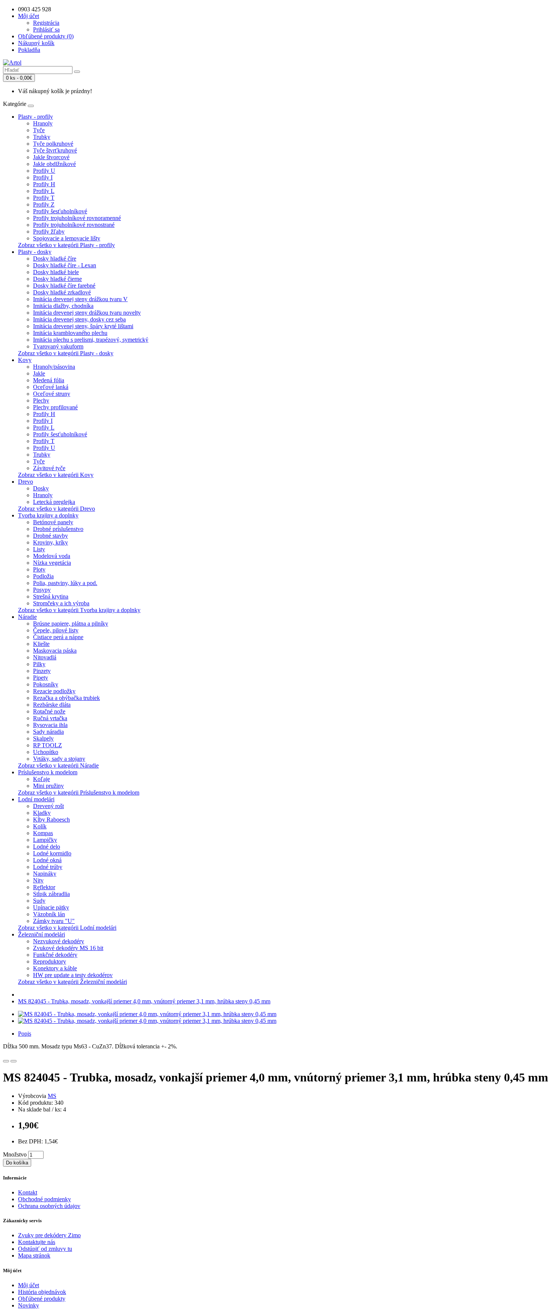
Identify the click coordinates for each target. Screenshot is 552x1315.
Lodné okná (47, 860)
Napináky (44, 873)
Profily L (43, 191)
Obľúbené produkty (41, 1298)
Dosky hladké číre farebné (64, 285)
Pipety (40, 677)
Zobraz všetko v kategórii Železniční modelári (72, 982)
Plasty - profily (35, 116)
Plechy (41, 400)
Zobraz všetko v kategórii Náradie (58, 765)
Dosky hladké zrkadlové (62, 292)
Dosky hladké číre (54, 258)
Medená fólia (48, 380)
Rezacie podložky (54, 691)
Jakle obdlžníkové (54, 164)
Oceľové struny (51, 394)
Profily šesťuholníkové (60, 211)
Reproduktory (49, 961)
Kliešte (41, 644)
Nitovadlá (44, 657)
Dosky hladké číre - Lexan (64, 265)
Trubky (41, 137)
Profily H (44, 184)
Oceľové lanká (50, 387)
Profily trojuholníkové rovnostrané (74, 225)
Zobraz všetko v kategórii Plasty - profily (66, 245)
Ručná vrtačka (50, 718)
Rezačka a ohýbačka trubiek (66, 698)
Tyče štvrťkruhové (55, 150)
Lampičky (45, 840)
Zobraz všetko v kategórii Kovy (56, 475)
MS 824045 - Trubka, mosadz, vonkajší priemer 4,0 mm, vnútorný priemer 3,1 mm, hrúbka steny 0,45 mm (144, 1001)
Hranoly (43, 123)
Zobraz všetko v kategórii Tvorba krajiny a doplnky (79, 610)
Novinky (28, 1305)
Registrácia (46, 23)
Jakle (39, 373)
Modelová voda (51, 556)
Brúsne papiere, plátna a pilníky (70, 623)
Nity (38, 880)
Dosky (41, 488)
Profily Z (43, 204)
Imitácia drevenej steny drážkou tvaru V (80, 299)
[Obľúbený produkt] (6, 1061)
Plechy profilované (55, 407)
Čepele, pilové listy (55, 630)
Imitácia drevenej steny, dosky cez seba (79, 319)
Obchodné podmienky (44, 1199)
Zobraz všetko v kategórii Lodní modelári (67, 927)
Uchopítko (45, 752)
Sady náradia (48, 731)
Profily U (44, 170)
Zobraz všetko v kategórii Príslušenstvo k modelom (78, 792)
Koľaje (41, 779)
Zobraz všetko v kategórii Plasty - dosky (65, 353)
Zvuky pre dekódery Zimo (49, 1235)
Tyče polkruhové (53, 143)
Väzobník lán (49, 914)
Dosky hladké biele (56, 272)
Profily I (43, 177)
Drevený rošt (48, 806)
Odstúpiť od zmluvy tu (45, 1249)
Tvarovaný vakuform (58, 346)
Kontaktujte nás (36, 1242)
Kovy (25, 360)
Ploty (39, 569)
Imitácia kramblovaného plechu (70, 333)
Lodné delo (46, 846)
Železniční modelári (41, 934)
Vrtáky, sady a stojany (59, 759)
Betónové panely (53, 522)
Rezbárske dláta (52, 704)
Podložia (43, 576)
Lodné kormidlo (52, 853)
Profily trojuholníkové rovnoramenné (77, 218)
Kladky (42, 813)
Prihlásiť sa (46, 29)
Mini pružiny (48, 786)
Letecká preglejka (54, 502)
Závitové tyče (49, 468)
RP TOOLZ (47, 745)
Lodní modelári (36, 799)
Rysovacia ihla (50, 725)
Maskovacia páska (55, 650)
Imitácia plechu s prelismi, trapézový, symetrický (90, 339)
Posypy (42, 590)
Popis (24, 1033)
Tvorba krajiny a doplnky (48, 515)
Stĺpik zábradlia (51, 894)
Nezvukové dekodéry (58, 941)
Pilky (39, 664)
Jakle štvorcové (51, 157)
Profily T (43, 198)
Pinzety (42, 671)
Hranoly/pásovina (54, 366)
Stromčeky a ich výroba (61, 603)
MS (52, 1096)
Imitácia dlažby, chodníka (63, 306)
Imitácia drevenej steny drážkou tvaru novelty (87, 312)
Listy (39, 549)
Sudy (39, 900)
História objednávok (42, 1292)
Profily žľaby (49, 231)
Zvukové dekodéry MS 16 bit (68, 948)
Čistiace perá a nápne (58, 637)
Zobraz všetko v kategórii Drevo (56, 508)
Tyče (39, 130)
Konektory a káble (55, 968)
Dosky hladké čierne (57, 279)
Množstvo (15, 1154)
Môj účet (28, 1285)
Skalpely (43, 738)
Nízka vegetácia (52, 562)
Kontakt (27, 1192)
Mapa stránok (34, 1255)
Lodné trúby (47, 867)
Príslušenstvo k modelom (47, 772)
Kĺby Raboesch (51, 819)
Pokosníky (45, 684)
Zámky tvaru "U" (54, 921)
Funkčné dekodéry (55, 955)
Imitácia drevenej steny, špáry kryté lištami (83, 326)
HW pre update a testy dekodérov (73, 975)
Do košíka (17, 1163)
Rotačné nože (49, 711)
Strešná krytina (50, 596)
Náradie (27, 617)
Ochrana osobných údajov (49, 1206)
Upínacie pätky (51, 907)
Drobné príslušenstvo (58, 529)
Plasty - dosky (34, 252)
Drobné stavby (50, 535)
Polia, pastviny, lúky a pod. (65, 583)
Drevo (25, 481)
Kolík (40, 826)
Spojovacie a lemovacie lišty (66, 238)
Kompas (43, 833)
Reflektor (44, 887)
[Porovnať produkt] (14, 1061)
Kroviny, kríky (50, 542)
